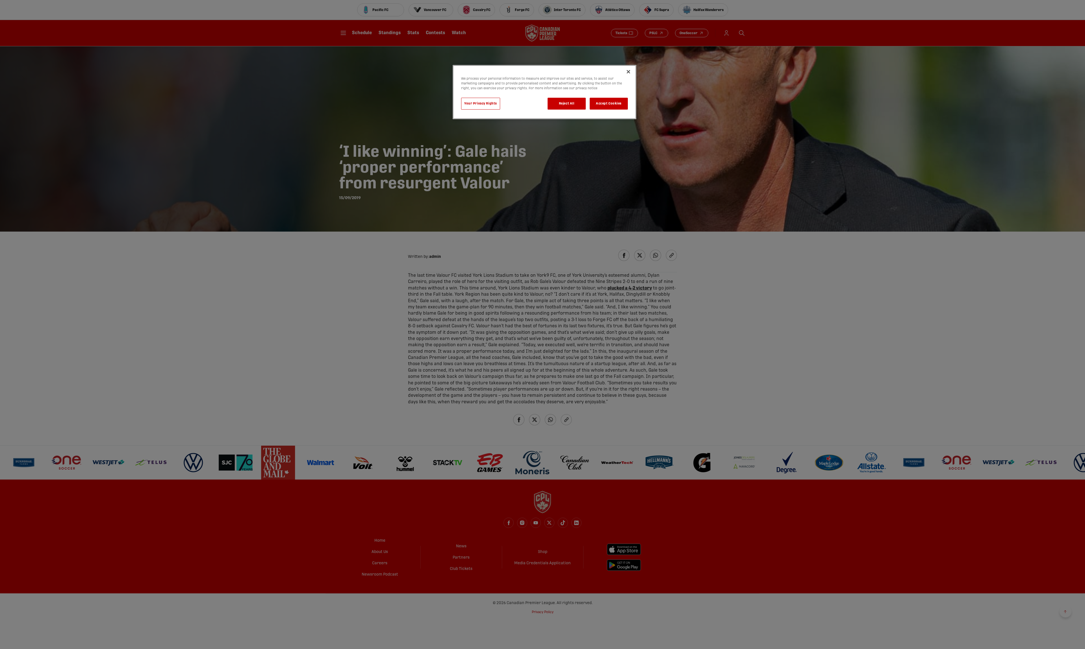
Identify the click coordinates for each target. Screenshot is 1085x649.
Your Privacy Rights (480, 103)
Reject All (566, 103)
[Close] (628, 72)
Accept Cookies (609, 103)
